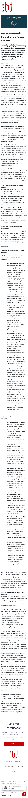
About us (9, 762)
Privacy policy (9, 766)
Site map (14, 771)
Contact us (18, 762)
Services (20, 766)
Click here (14, 743)
